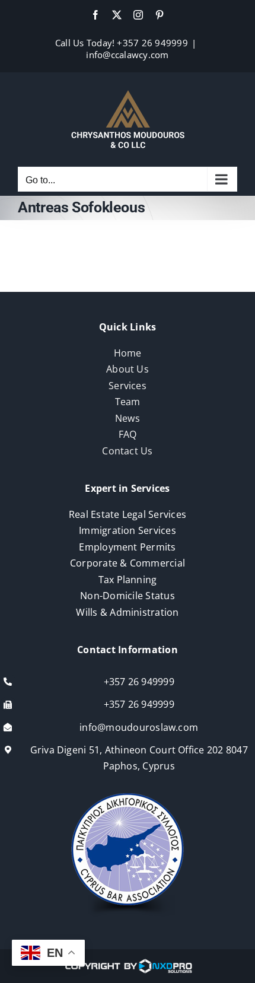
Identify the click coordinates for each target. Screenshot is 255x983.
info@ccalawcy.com (127, 55)
